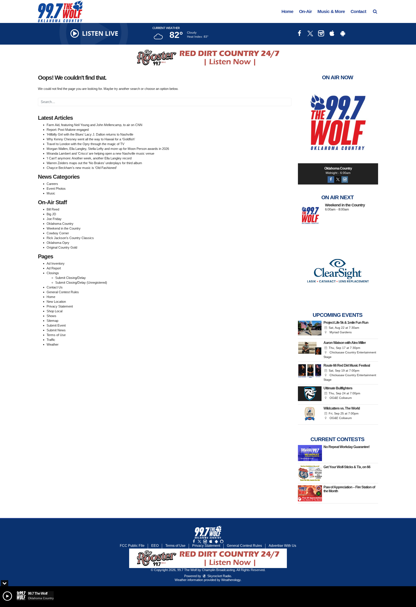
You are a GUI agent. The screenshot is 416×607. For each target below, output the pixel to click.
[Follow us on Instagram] (205, 541)
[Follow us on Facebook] (194, 541)
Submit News (56, 330)
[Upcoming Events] (310, 329)
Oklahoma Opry (58, 242)
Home (287, 11)
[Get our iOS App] (210, 541)
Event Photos (56, 188)
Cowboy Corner (58, 233)
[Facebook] (331, 179)
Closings (53, 273)
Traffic (51, 340)
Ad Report (54, 268)
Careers (52, 184)
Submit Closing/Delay (70, 278)
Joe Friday (54, 219)
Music (51, 193)
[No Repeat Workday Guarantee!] (310, 453)
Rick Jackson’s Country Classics (70, 238)
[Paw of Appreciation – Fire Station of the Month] (310, 493)
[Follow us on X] (199, 541)
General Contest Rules (63, 292)
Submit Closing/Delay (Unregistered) (81, 282)
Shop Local (54, 311)
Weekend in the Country (64, 228)
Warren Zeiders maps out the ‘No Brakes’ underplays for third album (94, 163)
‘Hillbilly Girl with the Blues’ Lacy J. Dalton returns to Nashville (90, 134)
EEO (155, 545)
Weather (52, 344)
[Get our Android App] (216, 541)
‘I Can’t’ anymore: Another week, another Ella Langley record (89, 158)
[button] (375, 11)
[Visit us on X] (310, 34)
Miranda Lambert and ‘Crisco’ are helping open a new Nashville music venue (100, 153)
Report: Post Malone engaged (68, 129)
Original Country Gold (62, 247)
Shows (51, 316)
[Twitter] (338, 179)
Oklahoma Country (60, 223)
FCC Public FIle (132, 545)
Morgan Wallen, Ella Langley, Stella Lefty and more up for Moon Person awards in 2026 (108, 149)
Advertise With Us (282, 545)
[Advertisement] (208, 57)
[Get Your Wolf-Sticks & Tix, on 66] (310, 473)
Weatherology (230, 580)
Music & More (331, 11)
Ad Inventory (56, 263)
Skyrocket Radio (218, 576)
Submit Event (56, 325)
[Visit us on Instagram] (321, 34)
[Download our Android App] (343, 34)
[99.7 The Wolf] (63, 11)
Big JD (51, 214)
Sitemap (52, 320)
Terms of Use (56, 335)
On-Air (305, 11)
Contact (358, 11)
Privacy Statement (60, 306)
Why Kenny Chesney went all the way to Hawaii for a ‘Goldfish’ (91, 139)
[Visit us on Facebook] (299, 34)
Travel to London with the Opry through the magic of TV (85, 144)
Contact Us (55, 287)
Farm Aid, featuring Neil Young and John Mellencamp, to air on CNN (94, 125)
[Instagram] (344, 179)
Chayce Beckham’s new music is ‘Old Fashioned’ (82, 168)
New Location (56, 301)
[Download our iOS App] (332, 34)
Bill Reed (53, 209)
